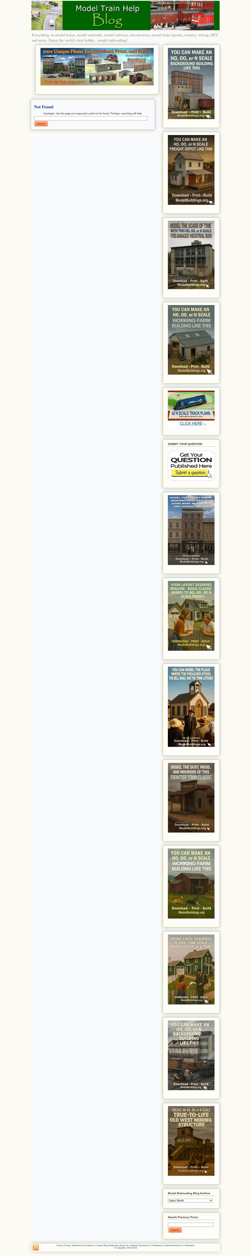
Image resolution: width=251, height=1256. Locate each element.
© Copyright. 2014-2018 (125, 1248)
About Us (124, 1245)
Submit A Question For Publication (146, 1245)
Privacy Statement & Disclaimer (79, 1245)
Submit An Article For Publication (179, 1245)
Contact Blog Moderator (107, 1245)
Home (59, 1245)
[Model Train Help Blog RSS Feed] (36, 1247)
